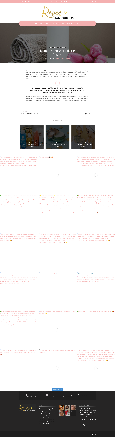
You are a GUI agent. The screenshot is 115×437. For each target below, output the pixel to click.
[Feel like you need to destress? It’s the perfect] (96, 368)
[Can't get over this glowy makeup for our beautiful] (57, 330)
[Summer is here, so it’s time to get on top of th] (19, 252)
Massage (53, 142)
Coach (51, 47)
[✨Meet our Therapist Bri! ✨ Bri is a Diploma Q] (57, 214)
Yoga (36, 142)
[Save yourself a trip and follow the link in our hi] (19, 175)
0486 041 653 (23, 1)
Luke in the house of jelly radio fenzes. (31, 145)
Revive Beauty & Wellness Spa (34, 434)
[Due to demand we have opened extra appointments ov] (19, 291)
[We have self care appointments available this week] (19, 368)
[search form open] (95, 2)
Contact (78, 23)
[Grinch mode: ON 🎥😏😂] (57, 175)
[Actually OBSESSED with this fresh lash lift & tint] (96, 330)
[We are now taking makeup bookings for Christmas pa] (96, 252)
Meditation (62, 47)
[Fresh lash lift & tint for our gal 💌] (57, 291)
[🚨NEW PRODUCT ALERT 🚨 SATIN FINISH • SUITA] (96, 214)
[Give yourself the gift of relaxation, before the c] (96, 175)
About (41, 23)
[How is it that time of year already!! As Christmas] (19, 214)
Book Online (56, 23)
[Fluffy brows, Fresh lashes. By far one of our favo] (57, 252)
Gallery (48, 23)
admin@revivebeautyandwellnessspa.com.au (39, 1)
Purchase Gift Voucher (67, 23)
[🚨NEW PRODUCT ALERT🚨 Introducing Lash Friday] (96, 291)
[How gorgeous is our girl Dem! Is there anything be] (57, 368)
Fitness (56, 47)
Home (36, 23)
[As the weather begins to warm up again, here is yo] (19, 330)
